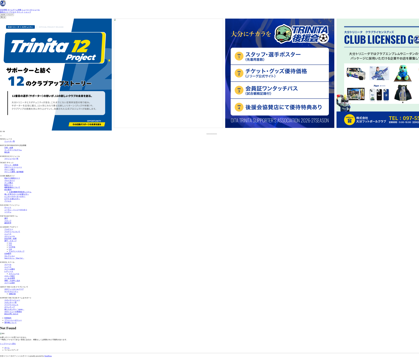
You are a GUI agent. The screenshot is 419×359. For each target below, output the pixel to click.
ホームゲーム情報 (14, 10)
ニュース (25, 10)
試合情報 (3, 10)
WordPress (48, 356)
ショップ (27, 12)
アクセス (12, 12)
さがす (3, 14)
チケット (20, 12)
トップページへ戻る (8, 344)
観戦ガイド (4, 12)
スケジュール (34, 10)
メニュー (10, 14)
